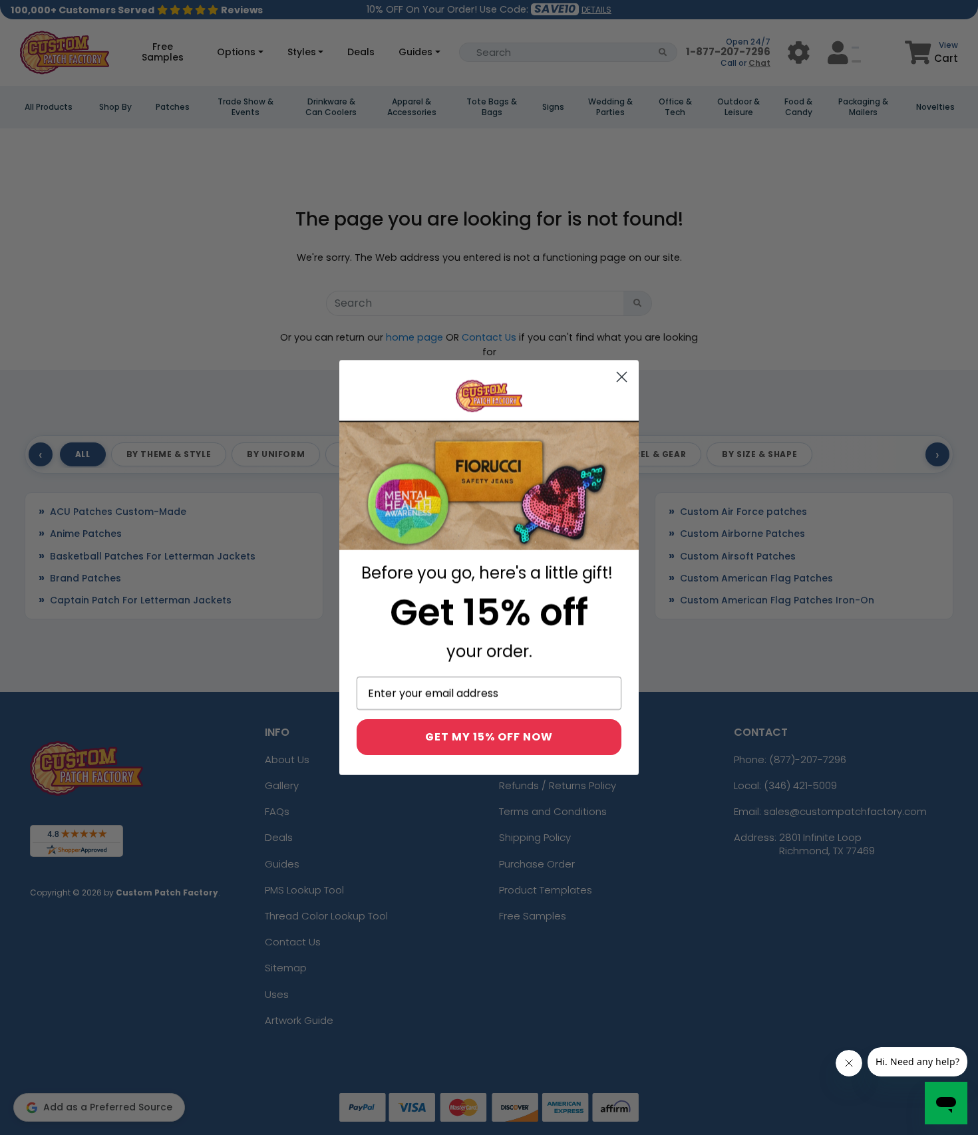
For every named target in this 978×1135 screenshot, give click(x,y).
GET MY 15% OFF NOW (489, 736)
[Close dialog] (621, 377)
